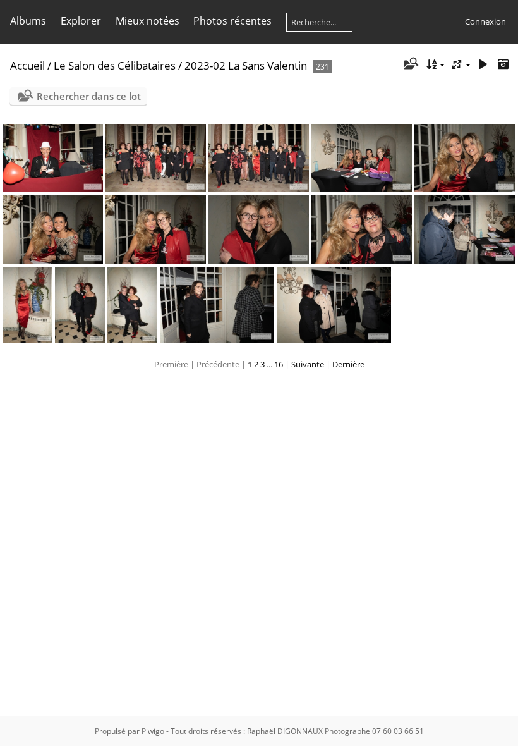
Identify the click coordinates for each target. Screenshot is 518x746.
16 (278, 364)
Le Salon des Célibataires (115, 65)
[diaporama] (482, 65)
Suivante (307, 364)
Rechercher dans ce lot (89, 96)
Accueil (27, 65)
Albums (28, 21)
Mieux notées (147, 21)
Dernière (348, 364)
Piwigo (153, 731)
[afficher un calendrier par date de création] (502, 65)
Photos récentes (232, 21)
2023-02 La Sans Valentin (245, 65)
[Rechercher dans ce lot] (410, 64)
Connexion (485, 21)
